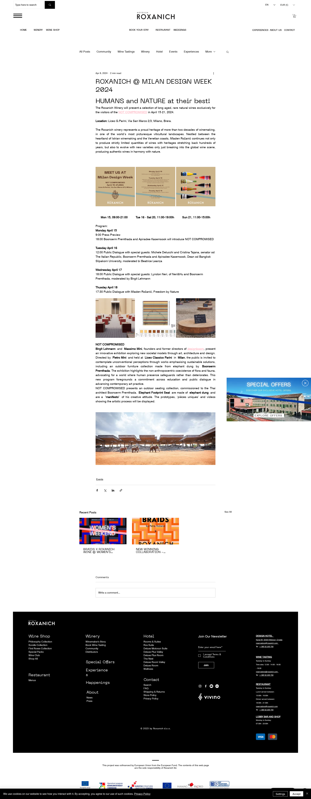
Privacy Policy (142, 794)
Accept (296, 794)
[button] (305, 383)
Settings (280, 794)
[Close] (307, 793)
